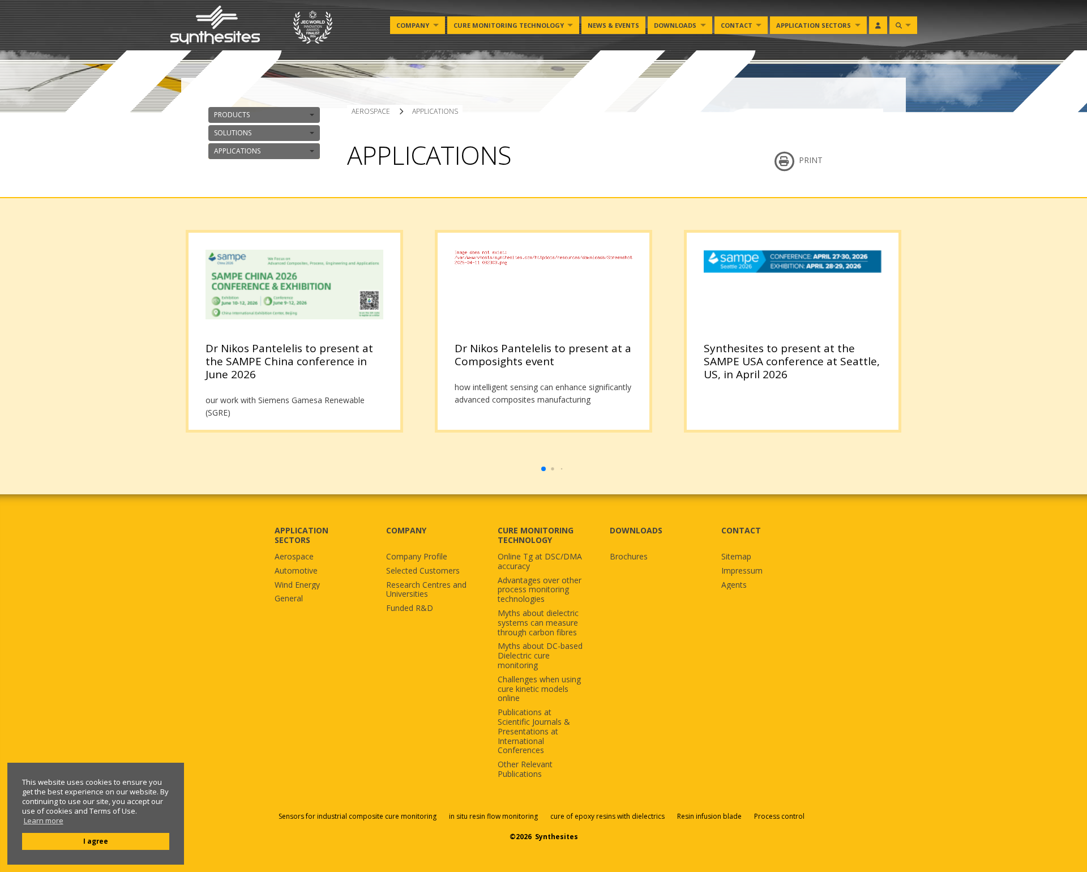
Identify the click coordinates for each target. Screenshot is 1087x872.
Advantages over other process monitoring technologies (539, 590)
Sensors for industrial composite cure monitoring (357, 816)
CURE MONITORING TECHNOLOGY (536, 535)
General (289, 599)
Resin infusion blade (709, 816)
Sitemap (736, 557)
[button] (543, 469)
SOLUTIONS (232, 133)
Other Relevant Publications (525, 769)
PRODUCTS (232, 114)
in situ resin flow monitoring (493, 816)
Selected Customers (423, 571)
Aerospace (294, 557)
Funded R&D (409, 608)
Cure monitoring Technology (508, 25)
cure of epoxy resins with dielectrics (608, 816)
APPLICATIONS (237, 151)
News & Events (613, 25)
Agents (734, 585)
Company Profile (416, 557)
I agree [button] (95, 840)
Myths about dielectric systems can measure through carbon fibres (538, 623)
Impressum (742, 571)
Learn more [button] (43, 821)
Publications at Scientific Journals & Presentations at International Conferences (534, 731)
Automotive (296, 571)
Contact (736, 25)
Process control (779, 816)
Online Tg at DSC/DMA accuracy (540, 561)
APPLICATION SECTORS (301, 535)
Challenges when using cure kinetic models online (539, 689)
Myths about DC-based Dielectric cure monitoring (540, 656)
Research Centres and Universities (426, 590)
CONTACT (741, 530)
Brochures (629, 557)
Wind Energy (297, 585)
